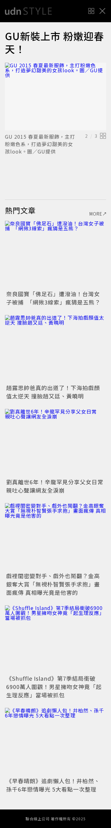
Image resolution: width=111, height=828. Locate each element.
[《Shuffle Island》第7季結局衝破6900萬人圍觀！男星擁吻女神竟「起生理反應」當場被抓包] (55, 639)
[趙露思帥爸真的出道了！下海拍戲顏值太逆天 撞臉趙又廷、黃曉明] (55, 349)
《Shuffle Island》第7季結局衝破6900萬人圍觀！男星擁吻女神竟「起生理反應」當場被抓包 (54, 686)
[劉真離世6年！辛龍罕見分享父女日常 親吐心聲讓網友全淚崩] (55, 443)
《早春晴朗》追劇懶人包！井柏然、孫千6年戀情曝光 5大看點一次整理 (53, 785)
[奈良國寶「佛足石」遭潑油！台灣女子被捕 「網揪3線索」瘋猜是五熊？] (55, 254)
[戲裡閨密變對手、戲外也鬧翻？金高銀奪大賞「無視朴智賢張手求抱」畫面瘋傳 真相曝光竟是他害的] (55, 537)
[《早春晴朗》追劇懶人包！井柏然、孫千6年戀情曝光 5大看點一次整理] (55, 741)
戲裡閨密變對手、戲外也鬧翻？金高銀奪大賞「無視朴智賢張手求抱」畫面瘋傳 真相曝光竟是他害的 (53, 584)
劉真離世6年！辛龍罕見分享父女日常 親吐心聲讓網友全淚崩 (57, 486)
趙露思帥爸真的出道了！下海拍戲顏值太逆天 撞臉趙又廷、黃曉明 (53, 392)
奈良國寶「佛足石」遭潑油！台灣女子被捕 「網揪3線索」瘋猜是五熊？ (53, 298)
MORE (95, 214)
